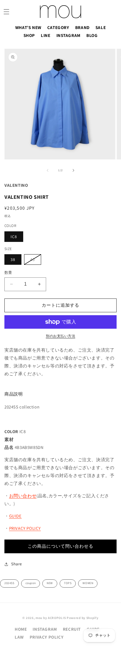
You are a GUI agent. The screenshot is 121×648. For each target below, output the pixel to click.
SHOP (29, 35)
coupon (31, 583)
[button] (6, 11)
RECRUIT (72, 629)
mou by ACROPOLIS (51, 618)
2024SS (9, 583)
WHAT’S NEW (28, 27)
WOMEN (88, 583)
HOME (21, 629)
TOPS (67, 583)
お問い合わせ (23, 495)
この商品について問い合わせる (60, 546)
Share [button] (16, 563)
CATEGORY (58, 27)
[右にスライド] (73, 170)
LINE (45, 35)
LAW (19, 637)
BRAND (82, 27)
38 (13, 259)
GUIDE (15, 516)
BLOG (92, 35)
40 (34, 261)
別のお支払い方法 (60, 336)
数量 (8, 272)
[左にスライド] (47, 170)
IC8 (14, 236)
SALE (100, 27)
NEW (50, 583)
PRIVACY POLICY (25, 528)
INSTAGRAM (68, 35)
